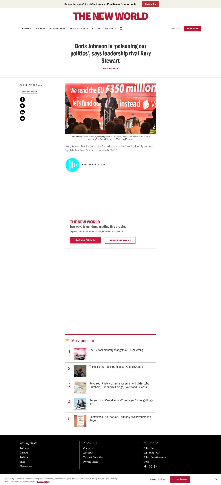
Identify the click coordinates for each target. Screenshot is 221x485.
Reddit (22, 118)
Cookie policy (43, 481)
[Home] (110, 16)
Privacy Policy (90, 461)
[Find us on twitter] (150, 467)
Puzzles (96, 28)
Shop (22, 461)
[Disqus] (110, 286)
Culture (40, 28)
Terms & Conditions (93, 457)
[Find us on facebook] (145, 467)
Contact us (88, 448)
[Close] (216, 479)
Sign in (176, 28)
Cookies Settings (157, 479)
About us (87, 452)
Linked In (22, 112)
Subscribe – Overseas (155, 457)
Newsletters (57, 28)
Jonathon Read (110, 68)
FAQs (146, 461)
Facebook (22, 99)
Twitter (22, 105)
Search (121, 28)
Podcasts (110, 28)
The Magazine (78, 28)
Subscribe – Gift (152, 452)
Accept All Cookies (179, 479)
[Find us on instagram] (155, 467)
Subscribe (150, 4)
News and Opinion (29, 92)
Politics (27, 28)
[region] (110, 479)
